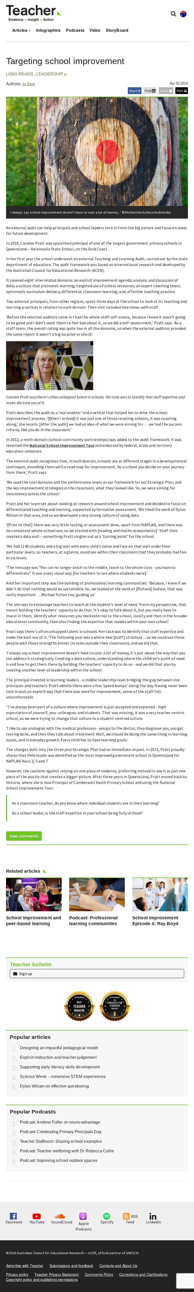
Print (180, 91)
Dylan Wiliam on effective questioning (54, 1086)
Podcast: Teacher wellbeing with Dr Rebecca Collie (67, 1151)
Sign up (25, 973)
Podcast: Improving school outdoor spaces (58, 1160)
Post (148, 91)
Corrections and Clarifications (143, 1274)
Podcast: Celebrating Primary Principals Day (61, 1132)
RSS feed (132, 1219)
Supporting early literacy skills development (60, 1067)
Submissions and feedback (71, 1265)
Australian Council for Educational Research (50, 1253)
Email (164, 91)
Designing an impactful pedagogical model (59, 1048)
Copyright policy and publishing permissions (42, 1279)
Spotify (107, 1221)
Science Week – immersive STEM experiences (63, 1076)
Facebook (14, 1221)
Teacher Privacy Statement (56, 1274)
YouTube (37, 1221)
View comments (23, 835)
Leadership (49, 74)
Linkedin (153, 1221)
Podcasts (75, 30)
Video (95, 30)
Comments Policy (99, 1274)
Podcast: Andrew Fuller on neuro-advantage (60, 1122)
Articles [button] (20, 30)
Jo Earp (28, 83)
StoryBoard (117, 30)
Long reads (19, 74)
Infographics (48, 30)
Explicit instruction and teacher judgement (58, 1057)
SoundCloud (61, 1221)
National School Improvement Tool (62, 445)
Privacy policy (17, 1274)
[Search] (173, 13)
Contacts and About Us (118, 1265)
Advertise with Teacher (24, 1265)
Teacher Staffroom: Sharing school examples (61, 1141)
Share (133, 91)
